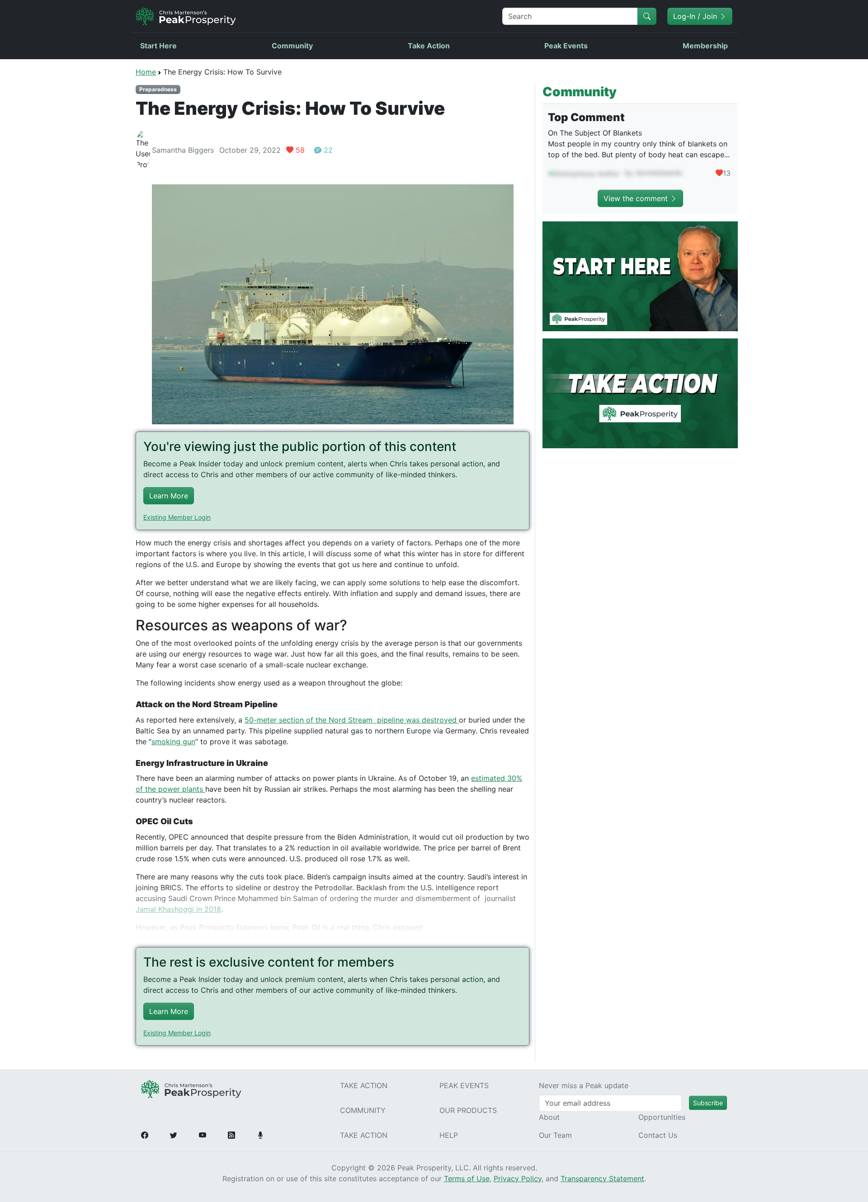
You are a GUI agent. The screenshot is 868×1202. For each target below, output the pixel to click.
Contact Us (657, 1135)
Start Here (158, 45)
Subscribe (708, 1103)
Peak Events (566, 45)
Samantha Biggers (183, 150)
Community (292, 45)
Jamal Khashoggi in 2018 (178, 909)
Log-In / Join (696, 16)
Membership (705, 45)
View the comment (637, 198)
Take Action (429, 45)
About (549, 1117)
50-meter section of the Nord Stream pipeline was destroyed (352, 719)
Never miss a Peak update (583, 1085)
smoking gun (173, 741)
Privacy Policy (518, 1178)
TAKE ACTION (363, 1085)
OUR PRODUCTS (468, 1110)
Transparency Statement (602, 1178)
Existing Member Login (177, 517)
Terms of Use (467, 1178)
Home (146, 71)
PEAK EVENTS (464, 1085)
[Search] (646, 16)
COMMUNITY (363, 1110)
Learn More (168, 495)
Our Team (555, 1135)
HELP (448, 1135)
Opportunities (661, 1117)
